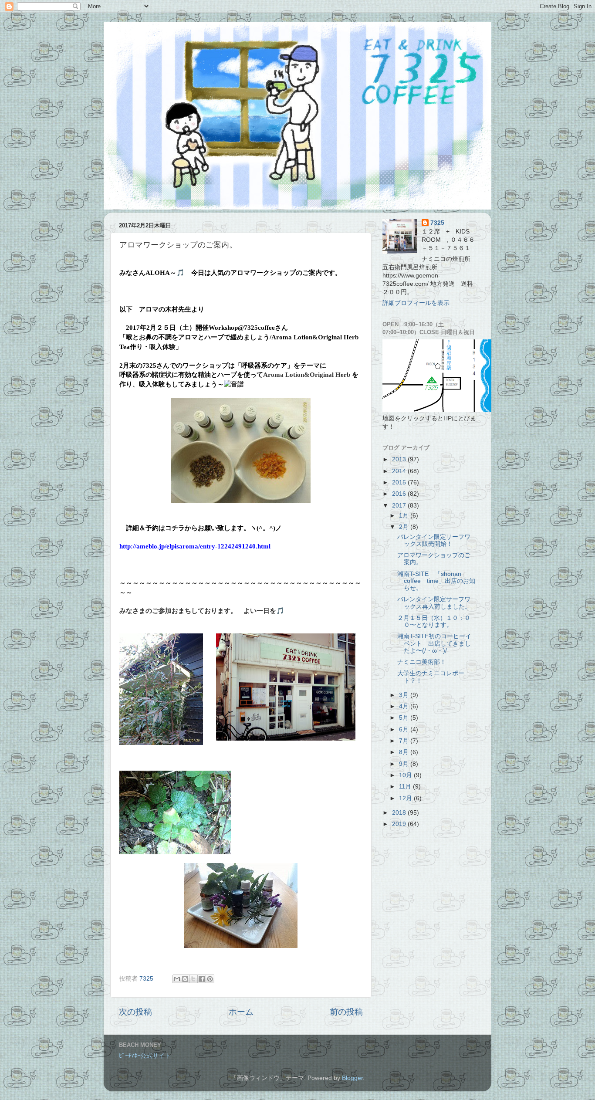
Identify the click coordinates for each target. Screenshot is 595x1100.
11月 (406, 786)
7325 (437, 223)
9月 (404, 764)
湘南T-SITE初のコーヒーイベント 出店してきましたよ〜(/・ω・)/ (434, 643)
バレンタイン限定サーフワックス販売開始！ (433, 540)
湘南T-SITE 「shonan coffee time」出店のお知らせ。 (436, 581)
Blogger (352, 1078)
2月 (404, 527)
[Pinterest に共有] (210, 979)
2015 (400, 482)
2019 (400, 824)
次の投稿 (135, 1011)
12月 (406, 798)
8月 (404, 752)
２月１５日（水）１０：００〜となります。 (433, 621)
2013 (400, 459)
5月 (404, 717)
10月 (406, 775)
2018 (400, 812)
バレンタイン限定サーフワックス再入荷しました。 (434, 602)
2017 (400, 505)
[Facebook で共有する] (201, 979)
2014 (400, 471)
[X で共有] (193, 979)
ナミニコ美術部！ (421, 662)
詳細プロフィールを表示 (416, 303)
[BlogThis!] (185, 979)
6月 (404, 729)
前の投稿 (346, 1011)
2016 (400, 494)
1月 (404, 515)
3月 (404, 695)
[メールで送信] (176, 979)
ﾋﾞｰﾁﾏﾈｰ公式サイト (145, 1056)
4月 (404, 706)
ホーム (241, 1011)
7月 (404, 741)
